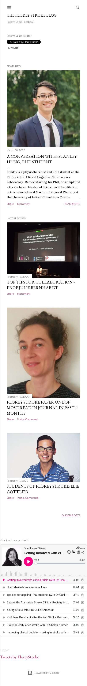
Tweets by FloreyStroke (19, 657)
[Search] (77, 7)
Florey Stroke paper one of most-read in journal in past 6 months (42, 407)
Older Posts (70, 515)
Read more (72, 203)
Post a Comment (27, 419)
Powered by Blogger (46, 672)
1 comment (24, 203)
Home (13, 48)
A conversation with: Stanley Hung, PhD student (42, 159)
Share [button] (10, 203)
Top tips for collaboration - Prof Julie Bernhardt (41, 284)
